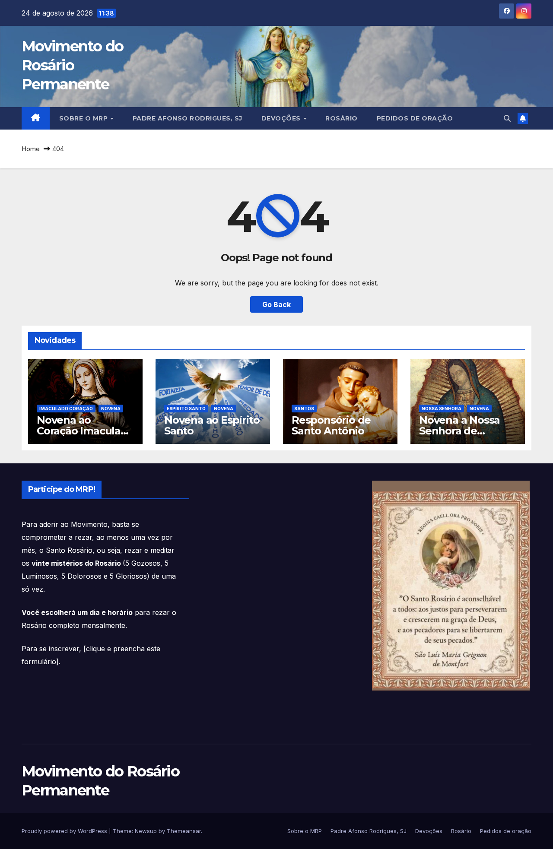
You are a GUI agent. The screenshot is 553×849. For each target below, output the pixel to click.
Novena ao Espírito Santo (211, 425)
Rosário (341, 118)
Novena (111, 408)
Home (31, 149)
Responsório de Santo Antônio (331, 425)
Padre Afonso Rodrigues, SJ (187, 118)
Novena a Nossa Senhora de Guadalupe (459, 431)
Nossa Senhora (441, 408)
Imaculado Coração (66, 408)
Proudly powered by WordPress (65, 830)
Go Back (276, 304)
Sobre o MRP (84, 118)
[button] (507, 118)
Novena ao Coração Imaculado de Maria (85, 431)
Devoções (282, 118)
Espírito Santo (186, 408)
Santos (304, 408)
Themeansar (184, 830)
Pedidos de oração (415, 118)
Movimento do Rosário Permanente (73, 65)
